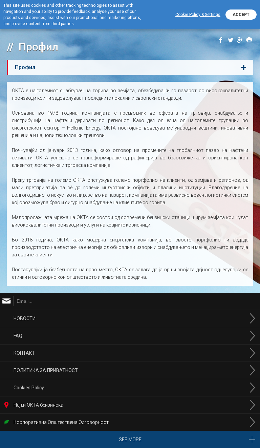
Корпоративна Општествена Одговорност (61, 422)
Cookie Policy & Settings (197, 14)
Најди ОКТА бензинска (38, 405)
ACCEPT (241, 14)
